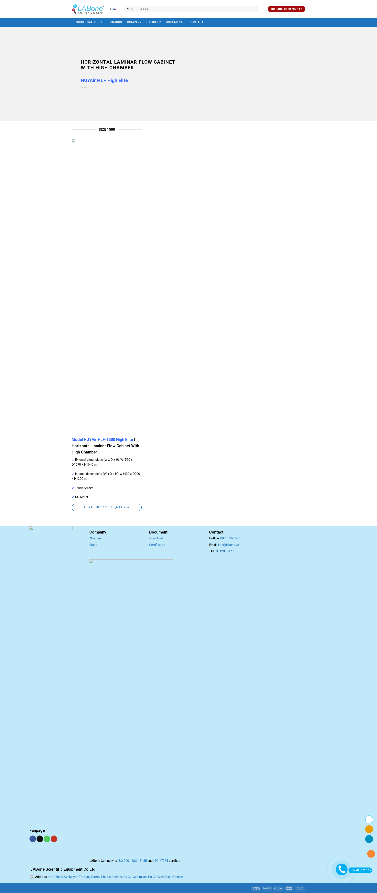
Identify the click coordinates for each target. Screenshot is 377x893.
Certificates (157, 545)
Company (134, 22)
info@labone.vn (228, 545)
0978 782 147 (230, 538)
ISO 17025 (160, 861)
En (111, 9)
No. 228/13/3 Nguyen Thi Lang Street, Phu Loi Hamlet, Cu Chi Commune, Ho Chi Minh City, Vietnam (115, 877)
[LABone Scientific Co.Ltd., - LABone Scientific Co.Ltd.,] (88, 9)
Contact (197, 22)
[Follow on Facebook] (32, 839)
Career (155, 22)
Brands (116, 22)
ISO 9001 (124, 861)
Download (156, 538)
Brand (93, 545)
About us (95, 538)
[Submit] (254, 9)
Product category (87, 22)
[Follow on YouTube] (54, 839)
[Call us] (47, 839)
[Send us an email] (40, 839)
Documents (175, 22)
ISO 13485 (139, 861)
